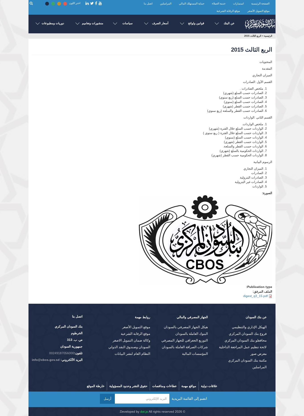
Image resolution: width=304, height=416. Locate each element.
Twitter (91, 3)
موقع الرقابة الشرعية (228, 10)
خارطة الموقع (96, 386)
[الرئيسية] (260, 23)
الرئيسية (268, 35)
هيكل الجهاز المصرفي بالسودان (186, 327)
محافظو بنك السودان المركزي (246, 340)
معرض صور (258, 354)
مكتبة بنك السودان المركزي (247, 360)
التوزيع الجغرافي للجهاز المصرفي (184, 340)
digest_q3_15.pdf (255, 296)
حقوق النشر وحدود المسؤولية (128, 386)
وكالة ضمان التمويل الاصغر (131, 340)
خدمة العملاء (218, 3)
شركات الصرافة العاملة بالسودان (185, 347)
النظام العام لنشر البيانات (132, 354)
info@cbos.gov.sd (46, 360)
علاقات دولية (209, 386)
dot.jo (144, 411)
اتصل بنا (148, 3)
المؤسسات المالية (195, 354)
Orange (59, 4)
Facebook (96, 3)
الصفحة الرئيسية (260, 3)
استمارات (238, 3)
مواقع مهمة (188, 386)
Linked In (87, 3)
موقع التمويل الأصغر (258, 10)
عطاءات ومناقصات (164, 386)
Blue (47, 4)
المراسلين (165, 3)
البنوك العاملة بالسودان (191, 334)
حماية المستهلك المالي (191, 3)
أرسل (107, 398)
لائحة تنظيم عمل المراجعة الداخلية (243, 347)
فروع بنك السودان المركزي (248, 334)
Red (65, 4)
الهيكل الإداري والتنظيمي (249, 327)
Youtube (100, 3)
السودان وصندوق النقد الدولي (129, 347)
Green (53, 4)
